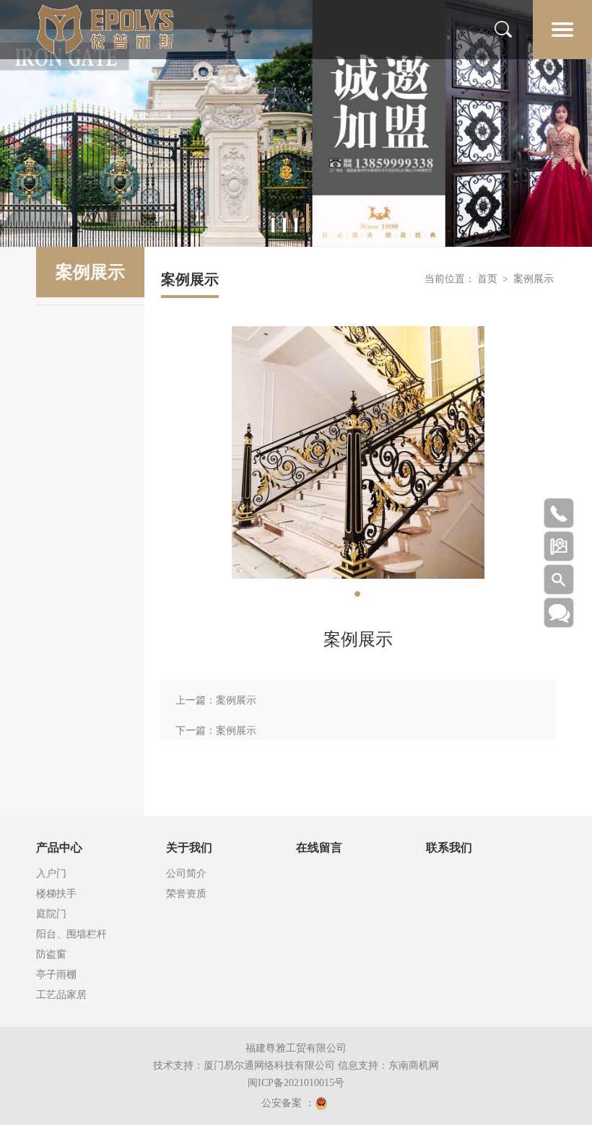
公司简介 (186, 873)
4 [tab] (307, 217)
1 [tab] (272, 225)
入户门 (51, 873)
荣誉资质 (186, 893)
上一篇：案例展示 (215, 700)
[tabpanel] (296, 123)
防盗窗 (51, 954)
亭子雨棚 (56, 974)
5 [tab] (319, 225)
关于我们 (189, 847)
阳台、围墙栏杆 (71, 934)
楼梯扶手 (56, 893)
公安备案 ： (288, 1103)
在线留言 (319, 847)
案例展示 (533, 278)
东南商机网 (413, 1065)
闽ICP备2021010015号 (296, 1082)
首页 (487, 278)
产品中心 (59, 847)
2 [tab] (284, 225)
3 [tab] (296, 225)
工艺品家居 (61, 994)
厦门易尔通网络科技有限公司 (269, 1065)
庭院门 (51, 914)
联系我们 (449, 847)
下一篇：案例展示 (215, 730)
